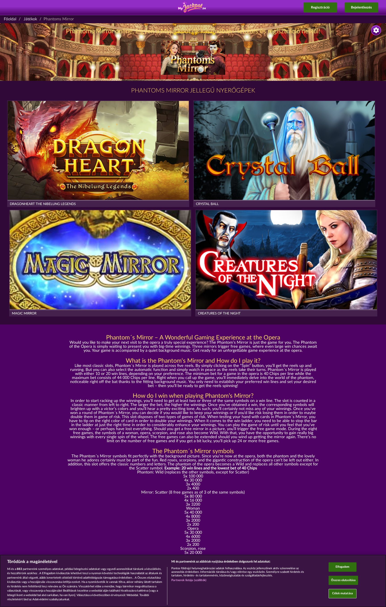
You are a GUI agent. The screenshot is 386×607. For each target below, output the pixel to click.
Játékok (30, 19)
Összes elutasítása (343, 580)
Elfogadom (342, 566)
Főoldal (10, 19)
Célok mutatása (342, 593)
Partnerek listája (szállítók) (188, 580)
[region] (193, 581)
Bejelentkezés (361, 7)
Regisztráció (320, 7)
